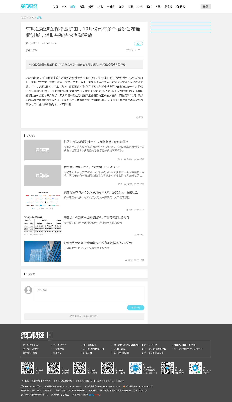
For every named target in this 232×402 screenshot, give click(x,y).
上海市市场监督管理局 (63, 381)
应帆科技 (87, 353)
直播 (121, 6)
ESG (139, 6)
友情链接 (120, 381)
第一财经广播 (150, 345)
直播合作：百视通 (80, 394)
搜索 (182, 6)
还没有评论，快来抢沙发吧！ (84, 316)
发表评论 (136, 307)
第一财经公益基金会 (154, 353)
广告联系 (25, 381)
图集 (149, 6)
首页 (55, 6)
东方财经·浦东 (30, 353)
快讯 (100, 6)
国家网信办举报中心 (84, 381)
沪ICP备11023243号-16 (31, 386)
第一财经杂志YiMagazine (126, 345)
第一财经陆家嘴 (121, 353)
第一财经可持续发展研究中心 (188, 349)
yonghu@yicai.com (76, 390)
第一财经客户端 (30, 345)
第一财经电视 (59, 345)
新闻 (72, 6)
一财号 (111, 6)
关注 (82, 6)
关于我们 (47, 381)
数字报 (168, 6)
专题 (158, 6)
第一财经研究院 (30, 349)
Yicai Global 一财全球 (184, 345)
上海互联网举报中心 (104, 381)
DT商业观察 (119, 349)
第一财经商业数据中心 (155, 349)
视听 (91, 6)
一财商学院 (58, 349)
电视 (130, 6)
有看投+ (57, 353)
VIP (64, 6)
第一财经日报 (90, 345)
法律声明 (36, 381)
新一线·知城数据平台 (93, 349)
